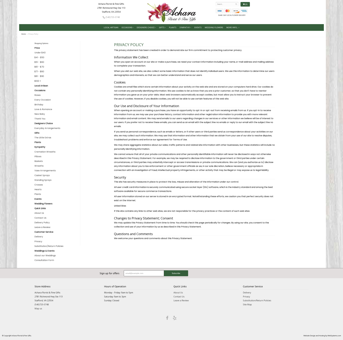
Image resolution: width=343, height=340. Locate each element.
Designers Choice (145, 27)
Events (198, 27)
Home (23, 34)
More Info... (232, 27)
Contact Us (40, 217)
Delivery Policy (42, 222)
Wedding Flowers (214, 27)
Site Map (247, 304)
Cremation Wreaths (44, 151)
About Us (39, 213)
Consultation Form (44, 260)
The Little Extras (42, 137)
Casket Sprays (42, 175)
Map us (38, 308)
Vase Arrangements (45, 170)
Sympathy (185, 27)
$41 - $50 (39, 57)
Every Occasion (42, 99)
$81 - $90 (39, 76)
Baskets (38, 161)
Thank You (39, 118)
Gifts (161, 27)
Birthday (38, 104)
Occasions (127, 27)
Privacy (38, 241)
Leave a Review (42, 227)
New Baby (39, 114)
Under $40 (40, 52)
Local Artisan (111, 27)
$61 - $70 (39, 66)
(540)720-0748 (112, 17)
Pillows (37, 156)
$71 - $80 (39, 71)
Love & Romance (43, 109)
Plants (172, 27)
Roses (37, 95)
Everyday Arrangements (47, 128)
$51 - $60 (39, 62)
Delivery (38, 236)
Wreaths (39, 165)
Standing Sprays (42, 180)
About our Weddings (45, 255)
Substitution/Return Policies (48, 246)
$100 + (37, 81)
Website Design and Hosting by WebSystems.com (322, 336)
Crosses (38, 184)
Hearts (38, 189)
